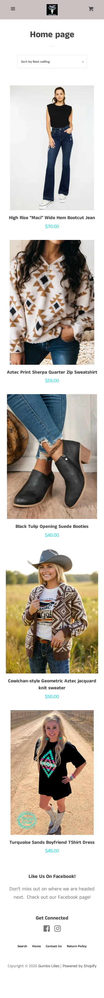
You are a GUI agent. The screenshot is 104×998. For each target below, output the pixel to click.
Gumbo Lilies (48, 966)
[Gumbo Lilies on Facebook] (46, 929)
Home (36, 946)
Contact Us (54, 946)
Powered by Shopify (80, 966)
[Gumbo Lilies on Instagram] (57, 929)
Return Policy (77, 946)
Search (22, 946)
